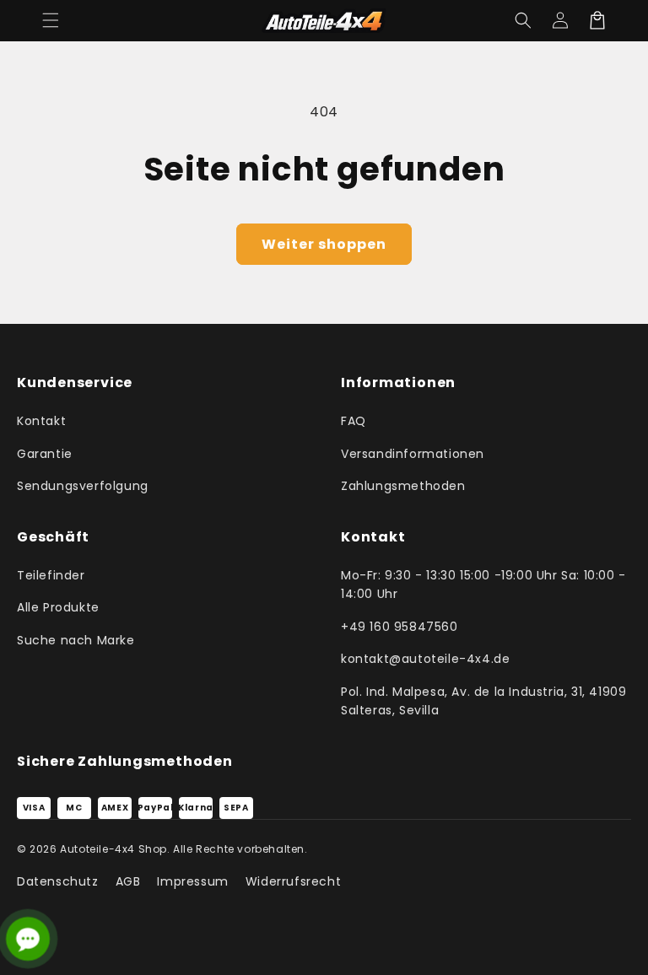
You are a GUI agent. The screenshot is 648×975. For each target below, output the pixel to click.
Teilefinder (51, 575)
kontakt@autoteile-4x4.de (425, 658)
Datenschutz (58, 881)
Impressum (192, 881)
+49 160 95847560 (399, 626)
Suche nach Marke (76, 640)
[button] (50, 20)
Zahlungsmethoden (403, 485)
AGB (128, 881)
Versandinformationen (412, 453)
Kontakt (41, 420)
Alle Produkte (58, 607)
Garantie (45, 453)
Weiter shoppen (324, 244)
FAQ (353, 420)
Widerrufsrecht (293, 881)
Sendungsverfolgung (82, 485)
